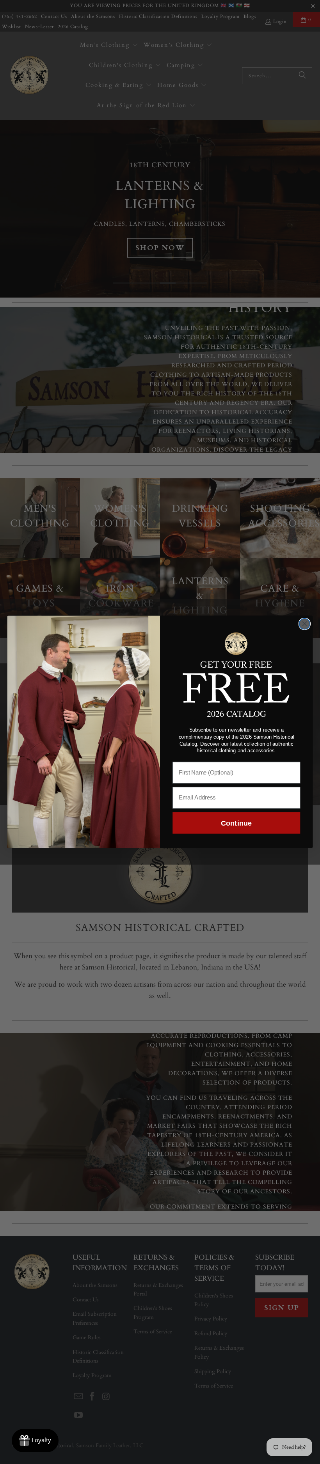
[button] (236, 667)
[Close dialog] (304, 624)
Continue (236, 823)
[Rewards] (35, 1440)
